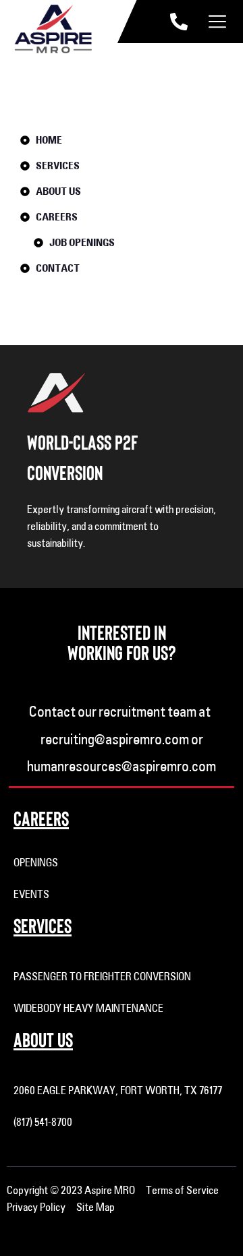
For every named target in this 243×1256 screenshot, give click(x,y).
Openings (36, 862)
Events (31, 894)
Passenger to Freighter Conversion (102, 976)
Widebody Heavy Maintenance (88, 1008)
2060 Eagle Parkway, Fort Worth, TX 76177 (118, 1090)
